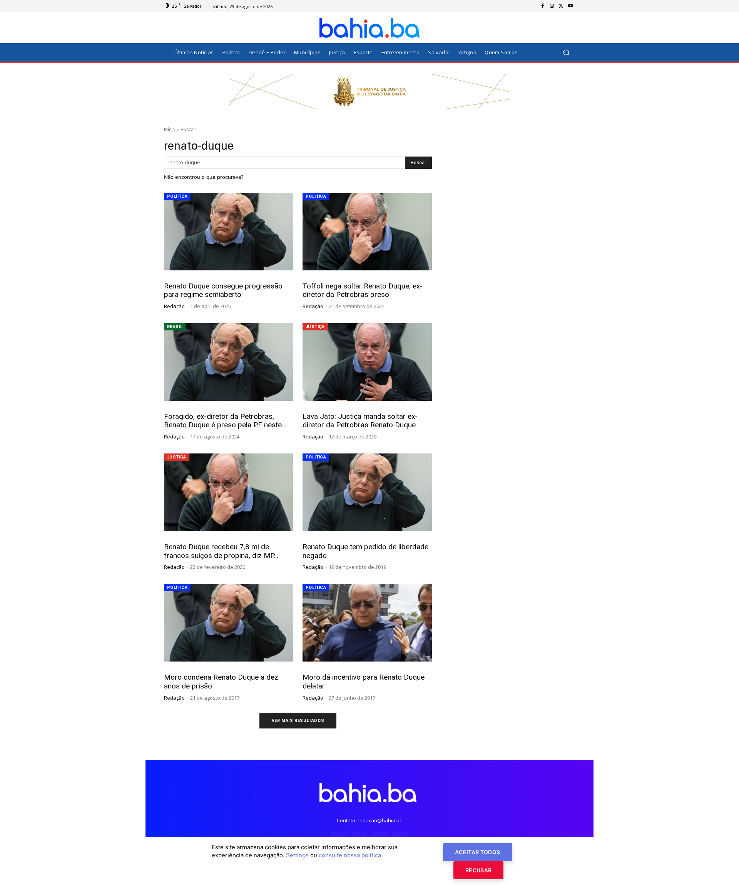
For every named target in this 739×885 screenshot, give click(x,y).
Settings (297, 855)
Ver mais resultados (298, 720)
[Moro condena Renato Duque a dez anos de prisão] (228, 623)
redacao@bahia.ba (380, 820)
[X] (561, 6)
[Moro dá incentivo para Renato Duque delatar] (367, 623)
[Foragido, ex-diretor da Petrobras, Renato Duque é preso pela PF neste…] (228, 362)
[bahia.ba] (369, 28)
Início (170, 129)
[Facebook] (542, 6)
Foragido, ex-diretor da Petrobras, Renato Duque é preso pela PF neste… (225, 421)
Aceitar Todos (477, 852)
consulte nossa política (350, 855)
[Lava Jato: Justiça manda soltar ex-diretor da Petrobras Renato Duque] (367, 362)
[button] (566, 52)
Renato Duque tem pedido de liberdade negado (365, 551)
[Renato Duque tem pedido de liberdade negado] (367, 492)
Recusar (478, 870)
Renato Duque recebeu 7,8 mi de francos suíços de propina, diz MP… (221, 551)
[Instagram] (552, 6)
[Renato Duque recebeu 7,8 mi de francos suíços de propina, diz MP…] (228, 492)
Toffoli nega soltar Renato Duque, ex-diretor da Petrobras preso (363, 290)
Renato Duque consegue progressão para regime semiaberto (223, 290)
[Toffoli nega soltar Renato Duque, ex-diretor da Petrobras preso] (367, 231)
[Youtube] (570, 6)
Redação (174, 306)
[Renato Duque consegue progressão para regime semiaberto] (228, 231)
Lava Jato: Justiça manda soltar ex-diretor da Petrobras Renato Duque (360, 421)
